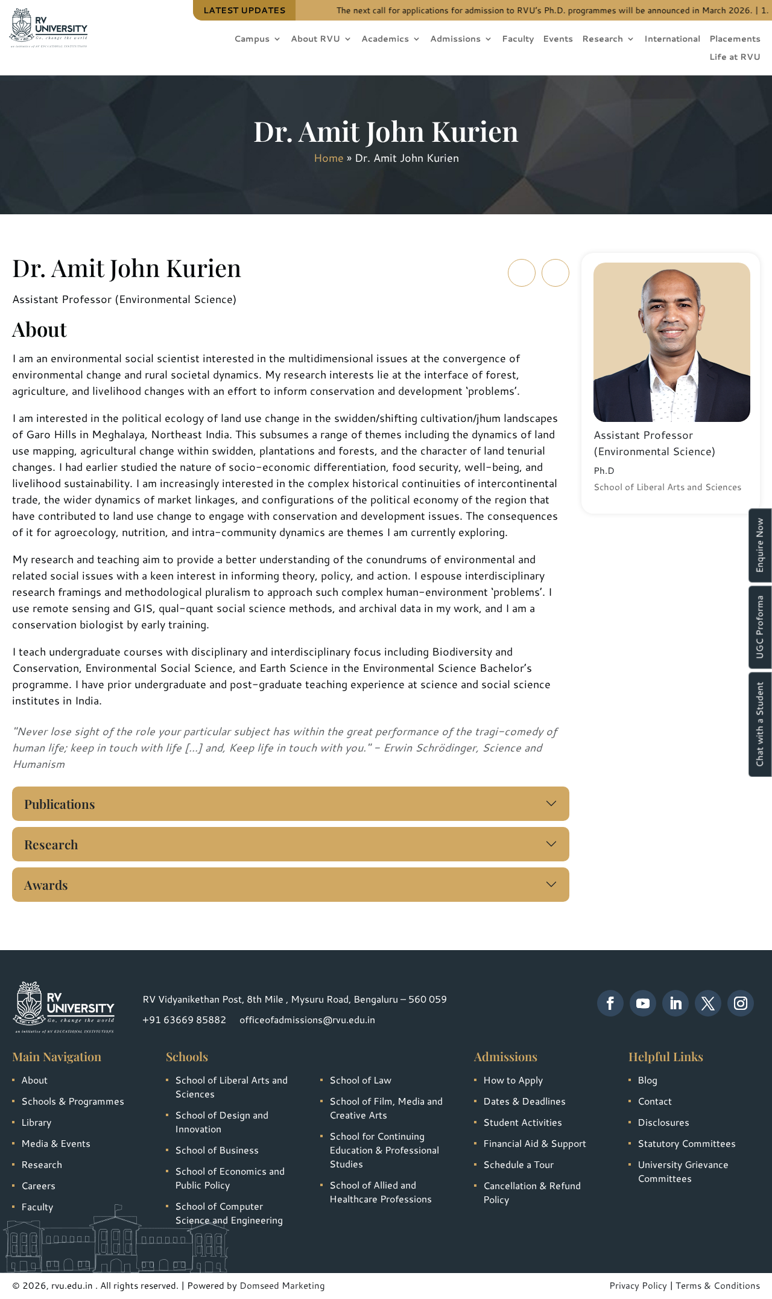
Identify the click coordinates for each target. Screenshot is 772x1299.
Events (558, 39)
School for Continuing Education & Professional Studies (384, 1149)
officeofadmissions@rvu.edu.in (307, 1019)
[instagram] (740, 1003)
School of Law (360, 1080)
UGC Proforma (759, 627)
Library (36, 1122)
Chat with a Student (759, 724)
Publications (59, 803)
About (34, 1080)
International (672, 39)
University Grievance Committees (683, 1171)
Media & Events (55, 1143)
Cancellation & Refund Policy (532, 1192)
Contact (655, 1101)
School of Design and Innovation (221, 1121)
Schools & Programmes (72, 1101)
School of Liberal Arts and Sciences (231, 1086)
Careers (38, 1185)
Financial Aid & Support (534, 1143)
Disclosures (663, 1122)
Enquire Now (759, 545)
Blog (647, 1080)
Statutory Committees (687, 1143)
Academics (385, 39)
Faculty (518, 39)
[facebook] (610, 1003)
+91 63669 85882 (184, 1019)
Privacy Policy (638, 1285)
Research (602, 39)
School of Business (217, 1150)
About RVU (315, 39)
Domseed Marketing (282, 1285)
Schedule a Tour (518, 1164)
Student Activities (522, 1122)
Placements (735, 39)
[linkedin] (675, 1003)
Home (329, 157)
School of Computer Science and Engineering (229, 1213)
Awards (46, 884)
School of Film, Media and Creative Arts (386, 1108)
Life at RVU (735, 58)
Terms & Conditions (718, 1285)
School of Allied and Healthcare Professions (380, 1191)
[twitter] (708, 1003)
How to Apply (513, 1080)
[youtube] (643, 1003)
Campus (252, 39)
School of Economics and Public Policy (230, 1178)
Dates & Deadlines (524, 1101)
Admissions (455, 39)
